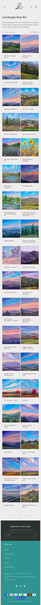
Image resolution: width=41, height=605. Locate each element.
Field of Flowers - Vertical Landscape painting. (11, 479)
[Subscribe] (34, 535)
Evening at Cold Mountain (27, 426)
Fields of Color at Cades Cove (29, 479)
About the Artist (9, 554)
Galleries (7, 558)
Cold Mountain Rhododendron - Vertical (11, 319)
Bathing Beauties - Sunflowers (28, 160)
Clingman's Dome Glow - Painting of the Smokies (29, 241)
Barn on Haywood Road (10, 134)
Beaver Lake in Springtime (8, 186)
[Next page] (31, 516)
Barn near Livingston (28, 109)
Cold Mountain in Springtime (27, 293)
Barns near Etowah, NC (29, 134)
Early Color (26, 400)
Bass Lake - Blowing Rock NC (11, 160)
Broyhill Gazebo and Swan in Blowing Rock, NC (10, 214)
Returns (7, 562)
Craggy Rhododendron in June (29, 374)
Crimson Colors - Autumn (11, 400)
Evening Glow (8, 452)
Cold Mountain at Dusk (29, 267)
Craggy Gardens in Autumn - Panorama (28, 347)
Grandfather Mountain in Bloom (29, 506)
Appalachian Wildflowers (11, 109)
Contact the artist (9, 567)
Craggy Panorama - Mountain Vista (9, 374)
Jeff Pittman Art (17, 601)
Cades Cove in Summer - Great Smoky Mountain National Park (29, 214)
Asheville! (18, 579)
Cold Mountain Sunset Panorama (10, 347)
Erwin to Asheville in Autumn (10, 426)
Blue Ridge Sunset (27, 186)
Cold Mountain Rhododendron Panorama (27, 320)
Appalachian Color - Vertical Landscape (28, 83)
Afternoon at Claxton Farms (10, 56)
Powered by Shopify (27, 601)
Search (6, 549)
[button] (4, 7)
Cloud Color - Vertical (10, 267)
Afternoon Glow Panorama (27, 56)
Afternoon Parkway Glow (11, 82)
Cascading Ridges (9, 240)
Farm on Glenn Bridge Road (29, 452)
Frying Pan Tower (9, 505)
